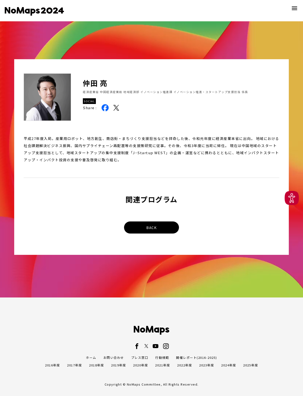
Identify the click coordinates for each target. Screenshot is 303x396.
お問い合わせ (113, 357)
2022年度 (184, 365)
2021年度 (162, 365)
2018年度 (96, 365)
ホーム (91, 357)
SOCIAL (89, 101)
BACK (151, 227)
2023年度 (206, 365)
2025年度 (250, 365)
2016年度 (52, 365)
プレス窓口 (139, 357)
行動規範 (162, 357)
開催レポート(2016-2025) (196, 357)
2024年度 (228, 365)
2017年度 (74, 365)
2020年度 (140, 365)
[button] (292, 198)
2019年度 (118, 365)
